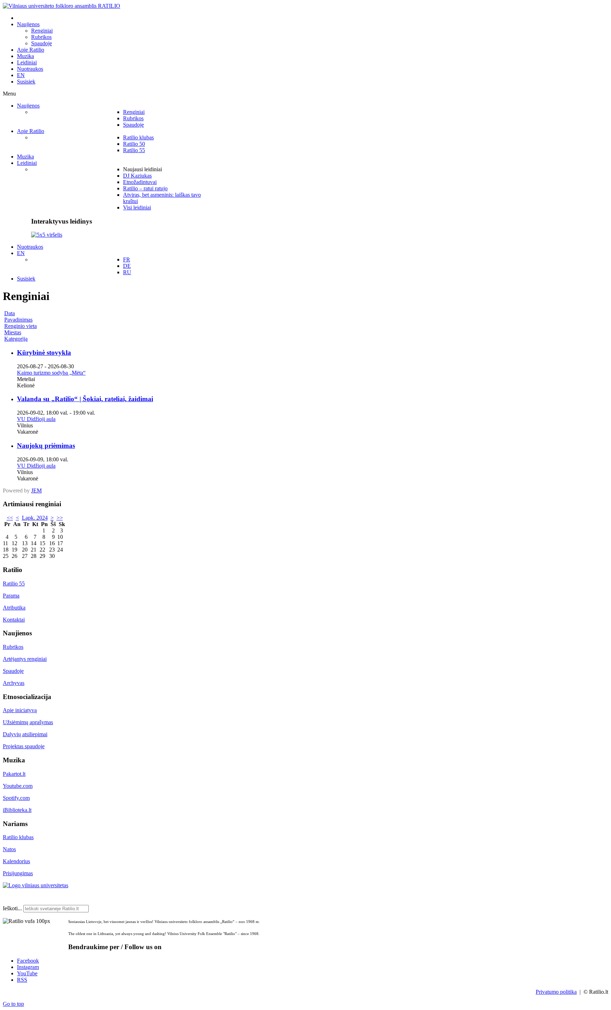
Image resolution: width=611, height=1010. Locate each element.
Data (9, 313)
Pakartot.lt (14, 774)
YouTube (27, 973)
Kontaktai (14, 620)
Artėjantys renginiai (25, 659)
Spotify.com (16, 798)
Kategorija (16, 339)
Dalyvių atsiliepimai (25, 734)
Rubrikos (13, 647)
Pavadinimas (18, 320)
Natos (9, 849)
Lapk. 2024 (35, 518)
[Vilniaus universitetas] (35, 885)
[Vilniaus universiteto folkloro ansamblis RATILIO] (61, 6)
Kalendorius (16, 861)
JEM (36, 490)
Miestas (12, 332)
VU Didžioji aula (36, 419)
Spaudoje (13, 671)
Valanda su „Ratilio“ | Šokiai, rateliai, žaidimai (85, 399)
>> (60, 518)
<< (10, 518)
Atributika (14, 608)
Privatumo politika (556, 992)
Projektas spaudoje (24, 746)
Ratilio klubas (18, 837)
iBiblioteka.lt (17, 810)
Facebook (28, 961)
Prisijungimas (18, 873)
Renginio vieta (20, 326)
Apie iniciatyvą (20, 710)
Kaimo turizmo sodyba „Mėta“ (51, 373)
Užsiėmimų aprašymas (28, 722)
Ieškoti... (12, 908)
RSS (22, 980)
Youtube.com (18, 786)
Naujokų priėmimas (46, 445)
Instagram (28, 967)
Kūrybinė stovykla (44, 352)
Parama (11, 596)
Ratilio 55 (14, 584)
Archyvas (13, 683)
